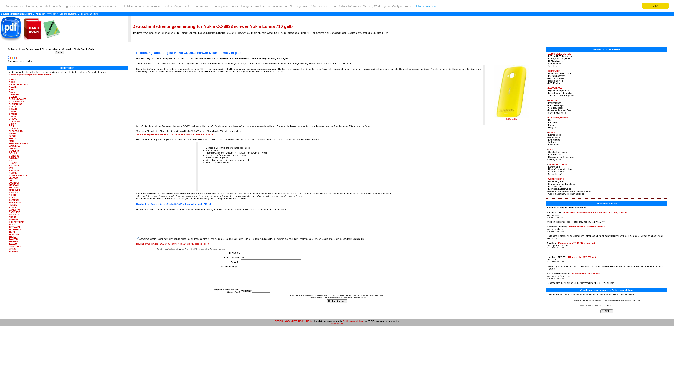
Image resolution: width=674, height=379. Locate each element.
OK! (655, 6)
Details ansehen (425, 6)
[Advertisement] (165, 99)
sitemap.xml (337, 324)
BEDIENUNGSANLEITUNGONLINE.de (293, 321)
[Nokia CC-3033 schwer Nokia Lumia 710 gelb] (511, 117)
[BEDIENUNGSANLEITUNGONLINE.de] (30, 41)
